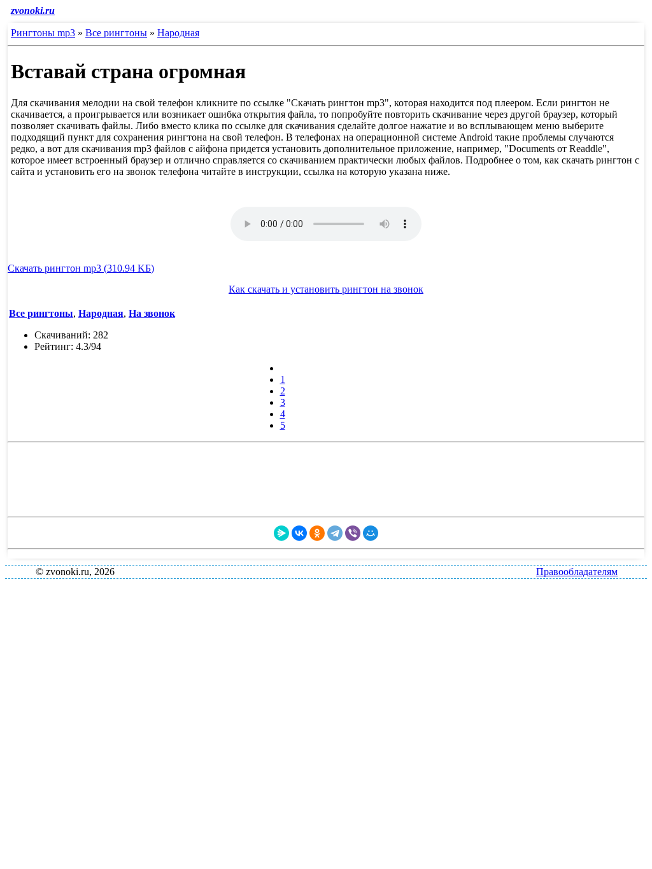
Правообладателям (577, 571)
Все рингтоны (116, 32)
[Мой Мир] (370, 533)
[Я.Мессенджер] (281, 533)
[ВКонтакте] (299, 533)
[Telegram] (335, 533)
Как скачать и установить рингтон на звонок (326, 289)
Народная (178, 32)
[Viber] (352, 533)
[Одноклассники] (317, 533)
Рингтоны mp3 (43, 32)
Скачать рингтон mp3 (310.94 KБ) (81, 268)
